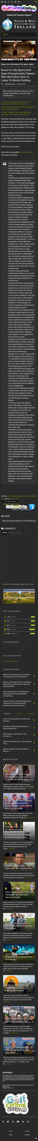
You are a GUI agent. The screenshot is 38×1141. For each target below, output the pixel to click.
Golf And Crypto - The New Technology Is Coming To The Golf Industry (18, 957)
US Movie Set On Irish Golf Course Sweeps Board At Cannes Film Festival (17, 988)
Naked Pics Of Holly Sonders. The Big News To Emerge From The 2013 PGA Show (18, 777)
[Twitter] (5, 2)
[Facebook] (2, 2)
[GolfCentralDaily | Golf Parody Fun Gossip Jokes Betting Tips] (19, 10)
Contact (27, 1131)
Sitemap (27, 1135)
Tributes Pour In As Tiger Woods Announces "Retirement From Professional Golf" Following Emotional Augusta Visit (18, 832)
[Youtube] (12, 2)
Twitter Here (14, 499)
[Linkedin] (15, 2)
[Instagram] (9, 2)
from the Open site (26, 152)
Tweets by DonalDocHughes (11, 661)
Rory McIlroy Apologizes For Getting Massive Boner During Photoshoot (18, 926)
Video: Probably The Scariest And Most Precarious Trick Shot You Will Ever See (16, 113)
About (11, 1135)
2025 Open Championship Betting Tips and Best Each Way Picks (17, 1050)
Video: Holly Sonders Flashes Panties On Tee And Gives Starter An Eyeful (18, 895)
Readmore (31, 789)
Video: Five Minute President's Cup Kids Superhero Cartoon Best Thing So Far (16, 103)
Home (11, 1131)
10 (6, 1043)
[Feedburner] (19, 2)
